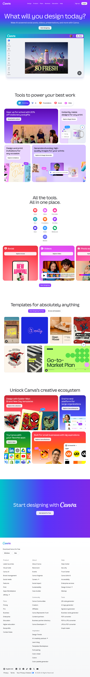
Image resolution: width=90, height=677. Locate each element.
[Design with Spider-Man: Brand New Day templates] (31, 412)
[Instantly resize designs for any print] (73, 126)
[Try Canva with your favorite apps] (17, 448)
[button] (29, 3)
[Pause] (45, 55)
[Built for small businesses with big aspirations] (59, 448)
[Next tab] (82, 127)
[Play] (6, 341)
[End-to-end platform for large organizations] (73, 412)
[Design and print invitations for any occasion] (17, 163)
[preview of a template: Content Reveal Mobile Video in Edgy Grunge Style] (11, 330)
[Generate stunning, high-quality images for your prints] (59, 163)
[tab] (23, 103)
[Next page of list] (84, 345)
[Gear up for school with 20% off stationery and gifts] (31, 126)
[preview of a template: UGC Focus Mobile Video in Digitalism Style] (34, 359)
